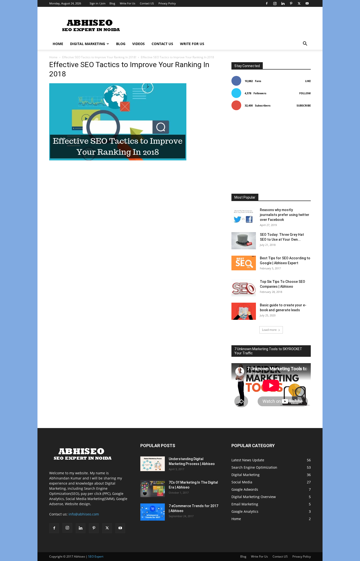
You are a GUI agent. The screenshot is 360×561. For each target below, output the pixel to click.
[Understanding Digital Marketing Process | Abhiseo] (152, 463)
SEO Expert (95, 556)
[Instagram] (274, 3)
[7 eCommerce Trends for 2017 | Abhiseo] (152, 512)
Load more (269, 330)
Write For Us (127, 3)
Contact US (147, 3)
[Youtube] (307, 3)
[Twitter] (299, 3)
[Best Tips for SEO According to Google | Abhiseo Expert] (243, 263)
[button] (305, 44)
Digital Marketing (87, 43)
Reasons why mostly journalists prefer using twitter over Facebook (284, 215)
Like (308, 81)
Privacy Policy (167, 3)
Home (58, 43)
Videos (138, 43)
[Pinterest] (291, 3)
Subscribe (304, 105)
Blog (112, 3)
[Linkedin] (283, 3)
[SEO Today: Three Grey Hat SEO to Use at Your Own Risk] (243, 240)
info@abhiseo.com (84, 514)
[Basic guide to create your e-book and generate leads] (243, 311)
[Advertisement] (221, 25)
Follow (305, 93)
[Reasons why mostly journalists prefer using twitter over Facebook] (243, 216)
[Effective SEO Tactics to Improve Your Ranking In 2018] (117, 159)
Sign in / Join (98, 3)
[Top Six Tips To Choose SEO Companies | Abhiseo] (243, 287)
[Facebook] (266, 3)
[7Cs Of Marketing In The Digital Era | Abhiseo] (152, 488)
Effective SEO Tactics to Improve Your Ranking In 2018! (99, 57)
